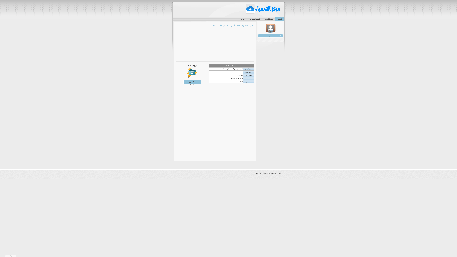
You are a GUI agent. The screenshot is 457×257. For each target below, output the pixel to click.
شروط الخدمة (269, 19)
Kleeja (14, 256)
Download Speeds (263, 9)
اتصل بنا (243, 19)
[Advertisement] (215, 44)
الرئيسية (280, 19)
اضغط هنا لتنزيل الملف (192, 82)
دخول (269, 36)
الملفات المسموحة (255, 19)
